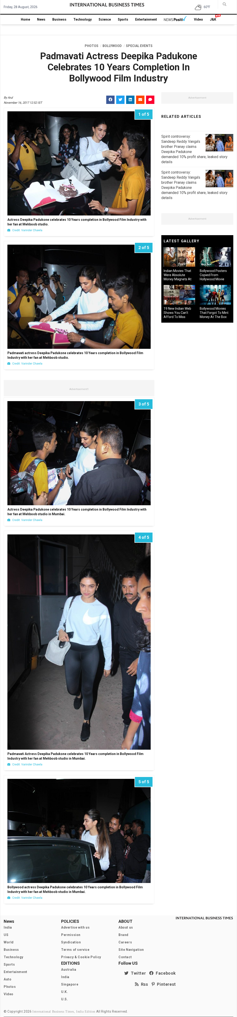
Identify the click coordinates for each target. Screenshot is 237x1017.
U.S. (64, 999)
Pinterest (165, 984)
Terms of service (75, 949)
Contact (125, 957)
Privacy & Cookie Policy (81, 957)
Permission (71, 935)
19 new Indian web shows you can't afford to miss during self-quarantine (177, 317)
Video (198, 19)
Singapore (69, 984)
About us (125, 927)
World (9, 942)
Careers (125, 942)
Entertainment (146, 19)
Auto (7, 979)
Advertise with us (75, 927)
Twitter (137, 973)
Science (105, 19)
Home (25, 19)
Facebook (165, 973)
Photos (10, 987)
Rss (143, 984)
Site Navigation (131, 949)
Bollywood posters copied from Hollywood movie (213, 275)
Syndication (71, 942)
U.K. (64, 992)
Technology (82, 19)
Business (59, 19)
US (6, 935)
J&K (213, 19)
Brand (123, 935)
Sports (123, 19)
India (8, 927)
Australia (68, 969)
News (41, 19)
